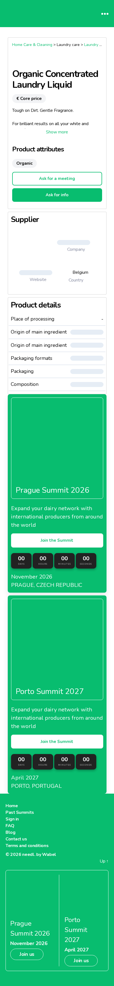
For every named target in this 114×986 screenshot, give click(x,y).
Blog (10, 832)
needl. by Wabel (39, 854)
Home (12, 806)
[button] (57, 132)
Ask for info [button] (57, 195)
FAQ (10, 826)
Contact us (16, 839)
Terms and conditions (27, 846)
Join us (26, 954)
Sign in (12, 819)
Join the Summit (57, 540)
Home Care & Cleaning (32, 44)
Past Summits (20, 812)
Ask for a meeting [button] (57, 178)
